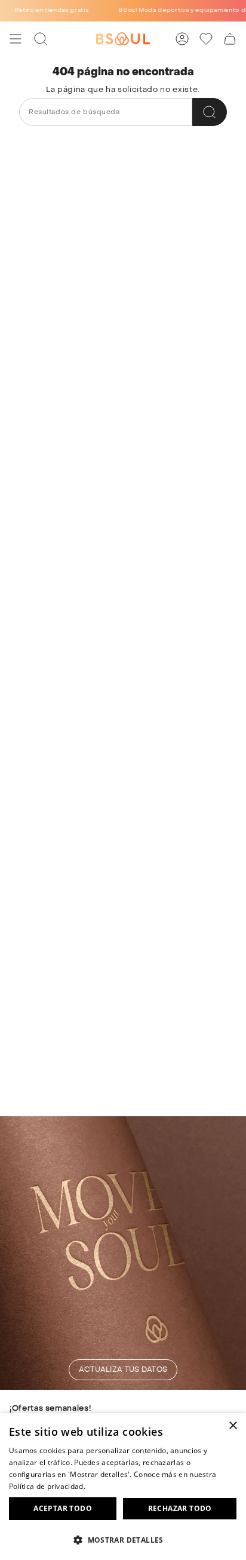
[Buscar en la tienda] (209, 112)
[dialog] (123, 1486)
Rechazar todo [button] (180, 1508)
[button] (123, 1539)
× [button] (232, 1425)
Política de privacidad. (47, 1486)
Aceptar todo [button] (62, 1508)
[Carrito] (230, 39)
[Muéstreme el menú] (15, 39)
